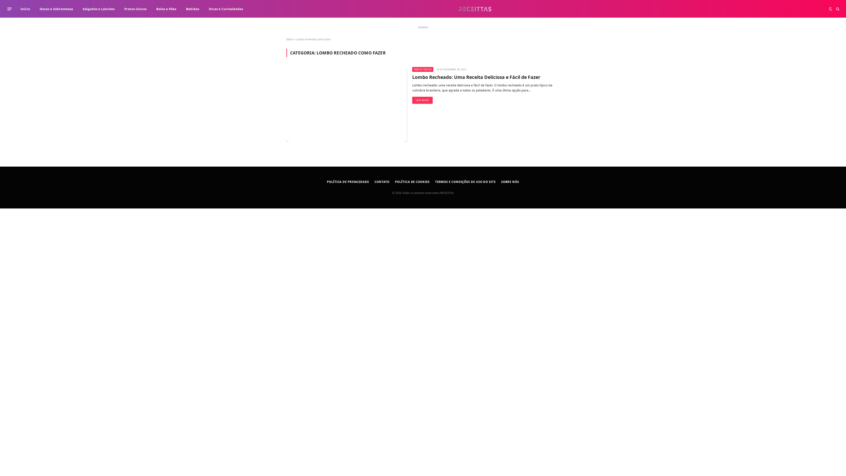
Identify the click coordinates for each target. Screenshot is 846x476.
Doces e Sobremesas (56, 9)
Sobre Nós (510, 182)
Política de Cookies (412, 182)
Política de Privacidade (348, 182)
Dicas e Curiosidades (226, 9)
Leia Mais (422, 100)
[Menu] (9, 9)
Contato (382, 182)
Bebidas (192, 9)
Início (25, 9)
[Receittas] (474, 9)
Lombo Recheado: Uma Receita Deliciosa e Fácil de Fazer (476, 77)
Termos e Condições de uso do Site (465, 182)
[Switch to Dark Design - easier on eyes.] (830, 9)
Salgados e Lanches (99, 9)
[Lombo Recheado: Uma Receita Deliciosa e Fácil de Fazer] (346, 104)
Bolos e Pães (166, 9)
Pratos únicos (135, 9)
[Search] (837, 9)
